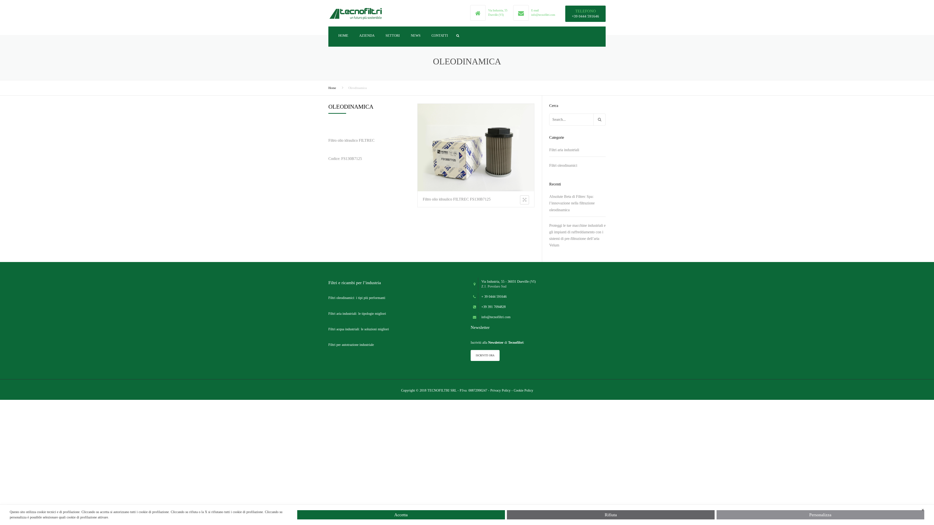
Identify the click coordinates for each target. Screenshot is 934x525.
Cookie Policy (523, 390)
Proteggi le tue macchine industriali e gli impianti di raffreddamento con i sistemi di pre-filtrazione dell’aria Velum (577, 235)
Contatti (439, 35)
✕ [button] (922, 510)
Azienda (367, 35)
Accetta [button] (401, 514)
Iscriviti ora (485, 355)
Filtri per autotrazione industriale (351, 345)
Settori (393, 35)
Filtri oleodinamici (563, 165)
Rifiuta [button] (611, 514)
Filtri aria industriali (564, 150)
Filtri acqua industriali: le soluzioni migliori (358, 329)
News (416, 35)
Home (343, 35)
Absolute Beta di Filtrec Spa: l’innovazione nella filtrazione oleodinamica (572, 203)
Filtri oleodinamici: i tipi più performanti (356, 298)
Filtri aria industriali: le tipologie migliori (357, 313)
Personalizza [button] (820, 514)
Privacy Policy (500, 390)
